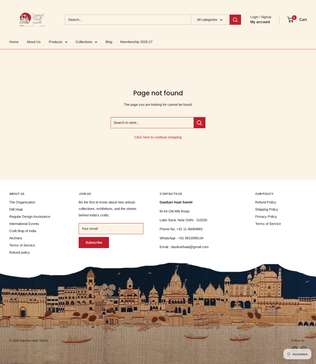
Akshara (15, 238)
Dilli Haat (16, 209)
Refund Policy (265, 202)
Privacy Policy (266, 216)
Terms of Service (22, 245)
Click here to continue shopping (158, 137)
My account (260, 22)
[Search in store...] (199, 122)
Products (55, 42)
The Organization (22, 202)
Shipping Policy (266, 209)
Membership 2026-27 (136, 42)
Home (14, 42)
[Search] (235, 20)
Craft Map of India (22, 231)
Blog (108, 42)
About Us (34, 42)
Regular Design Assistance (29, 216)
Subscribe (94, 242)
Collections (84, 42)
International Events (24, 224)
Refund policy (19, 252)
